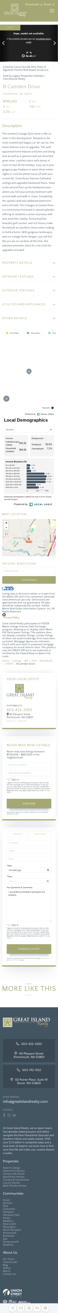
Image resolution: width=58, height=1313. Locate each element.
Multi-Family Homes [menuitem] (14, 1185)
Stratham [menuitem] (8, 1244)
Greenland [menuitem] (9, 1209)
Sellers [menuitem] (7, 1268)
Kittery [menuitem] (7, 1218)
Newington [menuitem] (9, 1226)
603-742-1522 (31, 1070)
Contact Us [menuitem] (9, 1274)
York (33, 660)
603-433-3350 (19, 710)
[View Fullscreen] (6, 534)
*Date (9, 866)
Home (5, 660)
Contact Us (11, 721)
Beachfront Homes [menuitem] (13, 1176)
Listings (16, 660)
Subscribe (29, 803)
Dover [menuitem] (6, 1200)
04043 (9, 663)
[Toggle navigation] (52, 10)
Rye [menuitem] (5, 1238)
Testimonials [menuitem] (10, 1262)
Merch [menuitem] (6, 1271)
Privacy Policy (12, 617)
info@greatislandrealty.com (25, 1101)
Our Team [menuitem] (8, 1259)
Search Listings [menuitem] (11, 1167)
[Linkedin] (14, 1115)
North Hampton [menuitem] (12, 1229)
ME (26, 660)
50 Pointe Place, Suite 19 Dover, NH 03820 (31, 1081)
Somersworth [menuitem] (11, 1241)
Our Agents (22, 721)
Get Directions (29, 580)
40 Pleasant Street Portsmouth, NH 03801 (29, 1055)
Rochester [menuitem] (9, 1235)
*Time (9, 876)
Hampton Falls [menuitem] (11, 1215)
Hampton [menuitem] (8, 1212)
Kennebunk (46, 660)
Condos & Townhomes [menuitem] (16, 1179)
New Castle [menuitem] (9, 1223)
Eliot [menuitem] (5, 1206)
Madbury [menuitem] (8, 1220)
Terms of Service (14, 960)
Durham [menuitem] (7, 1203)
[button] (5, 43)
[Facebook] (4, 1115)
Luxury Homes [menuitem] (11, 1182)
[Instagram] (9, 1115)
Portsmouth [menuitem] (9, 1232)
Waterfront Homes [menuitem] (14, 1170)
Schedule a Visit (40, 834)
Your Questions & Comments (19, 887)
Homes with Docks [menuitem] (14, 1173)
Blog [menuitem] (5, 1265)
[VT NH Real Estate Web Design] (29, 1293)
